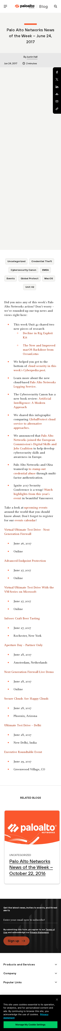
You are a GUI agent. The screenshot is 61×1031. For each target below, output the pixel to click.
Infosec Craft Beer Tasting (22, 618)
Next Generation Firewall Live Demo (29, 672)
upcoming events (35, 507)
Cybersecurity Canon (23, 270)
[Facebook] (57, 72)
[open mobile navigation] (6, 6)
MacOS (48, 278)
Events (11, 278)
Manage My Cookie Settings (30, 1024)
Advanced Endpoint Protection (25, 561)
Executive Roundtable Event (23, 752)
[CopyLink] (57, 108)
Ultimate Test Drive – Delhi (22, 725)
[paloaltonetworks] (25, 6)
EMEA (45, 270)
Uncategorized (16, 261)
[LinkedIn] (57, 86)
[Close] (57, 999)
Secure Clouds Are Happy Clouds (26, 698)
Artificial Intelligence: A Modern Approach (32, 403)
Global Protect (29, 278)
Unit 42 (29, 287)
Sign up (13, 941)
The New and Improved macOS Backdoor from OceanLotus (39, 350)
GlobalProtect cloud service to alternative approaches (34, 424)
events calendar (25, 520)
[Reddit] (57, 94)
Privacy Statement (39, 932)
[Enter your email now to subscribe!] (30, 922)
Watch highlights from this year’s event (33, 494)
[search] (54, 6)
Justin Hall (32, 56)
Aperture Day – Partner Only (23, 645)
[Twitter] (57, 79)
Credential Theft (41, 261)
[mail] (57, 101)
